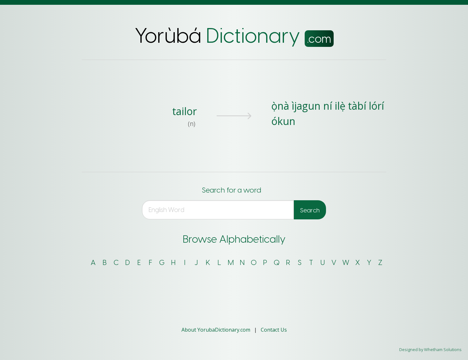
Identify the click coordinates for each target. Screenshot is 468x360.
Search (310, 210)
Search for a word (231, 190)
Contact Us (274, 329)
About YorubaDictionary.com (216, 329)
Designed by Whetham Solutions (430, 349)
